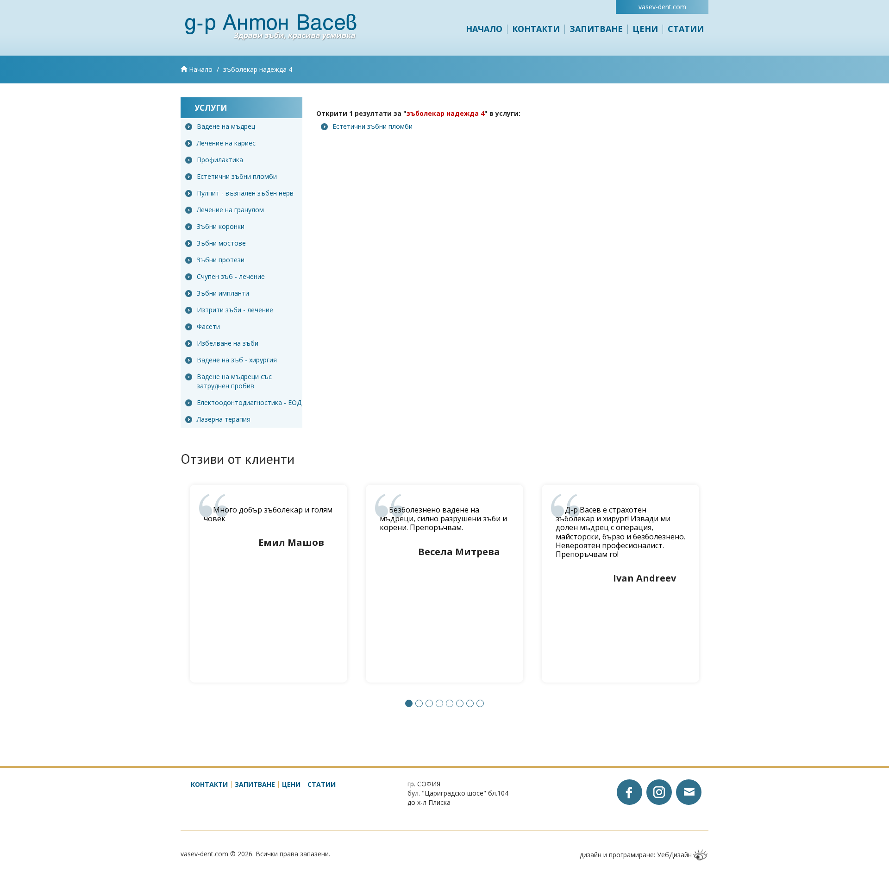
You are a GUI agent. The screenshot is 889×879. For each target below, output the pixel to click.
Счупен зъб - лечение (231, 276)
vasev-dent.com (662, 6)
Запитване (596, 28)
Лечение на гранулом (230, 209)
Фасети (208, 326)
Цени (645, 28)
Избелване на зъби (227, 343)
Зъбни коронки (220, 226)
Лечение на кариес (226, 143)
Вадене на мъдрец (226, 126)
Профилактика (220, 159)
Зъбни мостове (221, 243)
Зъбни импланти (223, 293)
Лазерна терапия (223, 419)
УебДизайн (674, 854)
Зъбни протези (220, 259)
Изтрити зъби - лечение (235, 309)
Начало (484, 28)
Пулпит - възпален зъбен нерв (245, 193)
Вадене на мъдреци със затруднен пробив (234, 381)
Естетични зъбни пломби (237, 176)
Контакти (536, 28)
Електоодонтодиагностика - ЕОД (249, 402)
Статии (686, 28)
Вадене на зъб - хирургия (237, 359)
